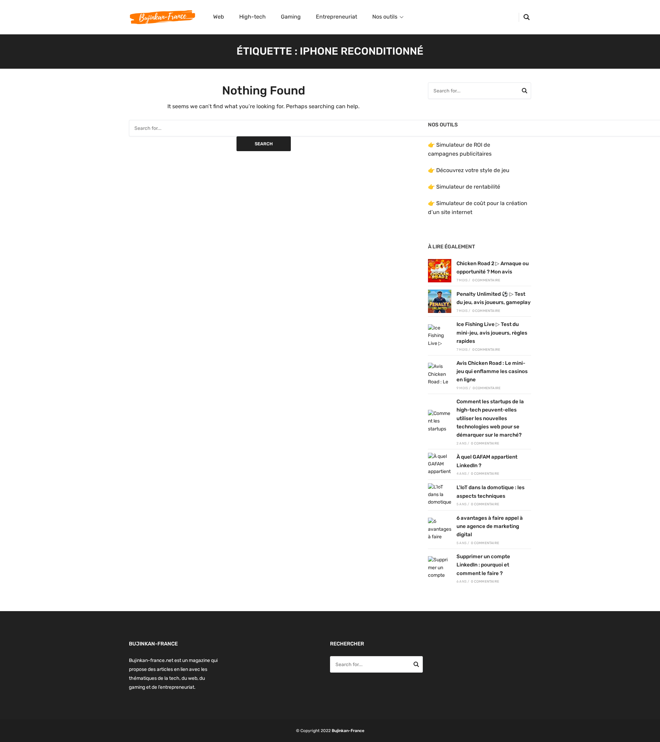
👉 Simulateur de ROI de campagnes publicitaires (460, 149)
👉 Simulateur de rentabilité (464, 186)
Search (264, 143)
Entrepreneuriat (336, 16)
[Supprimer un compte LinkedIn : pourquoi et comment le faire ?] (439, 568)
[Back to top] (653, 735)
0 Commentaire (486, 280)
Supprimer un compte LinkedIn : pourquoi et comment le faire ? (483, 564)
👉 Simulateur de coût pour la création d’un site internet (477, 207)
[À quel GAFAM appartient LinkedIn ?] (439, 464)
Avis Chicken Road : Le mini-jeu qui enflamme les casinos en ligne (492, 371)
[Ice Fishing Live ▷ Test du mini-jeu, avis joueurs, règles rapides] (439, 336)
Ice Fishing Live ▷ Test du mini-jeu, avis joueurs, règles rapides (491, 332)
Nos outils (384, 16)
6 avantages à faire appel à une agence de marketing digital (489, 526)
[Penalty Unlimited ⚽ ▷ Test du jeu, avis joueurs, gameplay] (439, 301)
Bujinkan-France (348, 730)
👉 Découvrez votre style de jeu (468, 170)
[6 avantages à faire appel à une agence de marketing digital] (439, 529)
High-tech (252, 16)
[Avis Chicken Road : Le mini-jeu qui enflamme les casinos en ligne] (439, 374)
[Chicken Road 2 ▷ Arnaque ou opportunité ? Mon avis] (439, 270)
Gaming (291, 16)
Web (218, 16)
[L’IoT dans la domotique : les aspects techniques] (439, 495)
